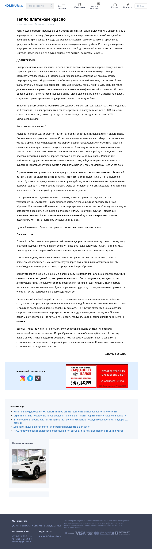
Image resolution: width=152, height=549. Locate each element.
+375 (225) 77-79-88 (22, 539)
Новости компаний (94, 7)
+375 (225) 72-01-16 (22, 536)
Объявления (79, 7)
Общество (39, 24)
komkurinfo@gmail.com (50, 536)
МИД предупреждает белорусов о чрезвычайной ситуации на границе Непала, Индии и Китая (69, 430)
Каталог (115, 7)
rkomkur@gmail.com (21, 541)
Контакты (127, 7)
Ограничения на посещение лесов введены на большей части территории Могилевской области (70, 415)
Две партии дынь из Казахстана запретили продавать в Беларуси (52, 426)
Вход (142, 6)
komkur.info (106, 523)
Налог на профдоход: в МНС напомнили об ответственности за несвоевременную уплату (65, 411)
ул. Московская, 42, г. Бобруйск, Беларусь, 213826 (36, 526)
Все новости (62, 7)
